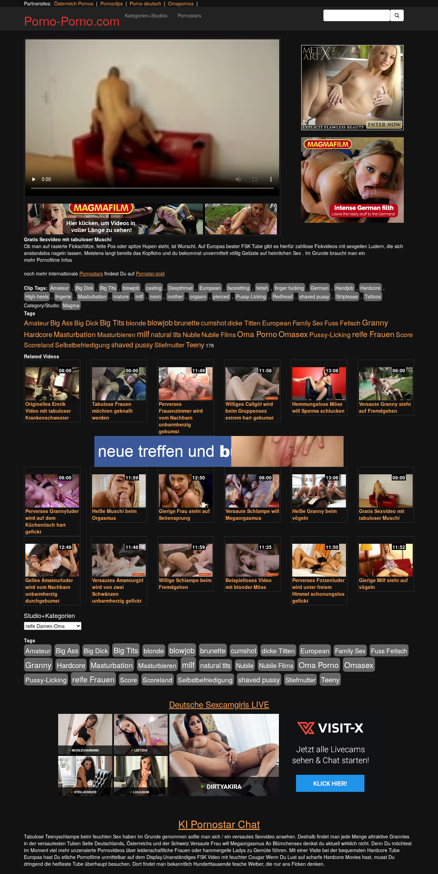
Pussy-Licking (251, 296)
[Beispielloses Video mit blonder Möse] (252, 557)
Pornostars (189, 15)
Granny (375, 322)
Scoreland (39, 344)
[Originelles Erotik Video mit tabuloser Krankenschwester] (52, 380)
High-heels (37, 296)
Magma (71, 305)
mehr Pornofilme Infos (48, 259)
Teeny (195, 344)
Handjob (344, 287)
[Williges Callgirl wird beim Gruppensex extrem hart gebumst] (252, 380)
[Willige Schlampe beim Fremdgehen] (185, 557)
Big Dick (84, 287)
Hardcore (370, 287)
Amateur (59, 287)
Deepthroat (180, 287)
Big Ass (61, 322)
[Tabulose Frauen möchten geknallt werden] (119, 380)
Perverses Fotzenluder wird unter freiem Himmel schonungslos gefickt (318, 590)
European (210, 287)
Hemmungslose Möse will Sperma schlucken (318, 407)
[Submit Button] (397, 15)
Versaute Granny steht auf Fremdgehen (385, 407)
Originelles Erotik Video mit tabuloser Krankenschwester (48, 410)
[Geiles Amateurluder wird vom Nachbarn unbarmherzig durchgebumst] (52, 557)
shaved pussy (314, 296)
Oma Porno (257, 333)
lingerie (63, 296)
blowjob (131, 287)
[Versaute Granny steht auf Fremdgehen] (386, 380)
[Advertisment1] (352, 87)
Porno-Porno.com (72, 20)
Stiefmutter (169, 344)
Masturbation (92, 296)
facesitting (238, 287)
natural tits (166, 334)
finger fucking (289, 287)
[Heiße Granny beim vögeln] (319, 487)
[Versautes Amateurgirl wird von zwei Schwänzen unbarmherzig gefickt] (119, 557)
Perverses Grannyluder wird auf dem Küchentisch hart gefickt (52, 521)
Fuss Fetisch (342, 322)
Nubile (191, 334)
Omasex (293, 333)
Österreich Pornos (73, 3)
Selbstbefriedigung (82, 344)
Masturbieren (116, 334)
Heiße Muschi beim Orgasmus (114, 514)
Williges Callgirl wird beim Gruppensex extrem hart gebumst (250, 410)
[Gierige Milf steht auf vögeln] (386, 557)
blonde (136, 322)
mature (121, 296)
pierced (221, 296)
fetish (262, 287)
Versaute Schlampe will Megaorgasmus (252, 514)
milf (139, 296)
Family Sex (308, 322)
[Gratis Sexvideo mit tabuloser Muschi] (386, 487)
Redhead (283, 296)
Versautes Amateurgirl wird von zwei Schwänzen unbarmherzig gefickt (117, 590)
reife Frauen (373, 333)
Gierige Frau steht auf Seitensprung (184, 514)
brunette (186, 322)
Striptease (347, 296)
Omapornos (181, 3)
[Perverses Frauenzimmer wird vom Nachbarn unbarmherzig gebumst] (185, 380)
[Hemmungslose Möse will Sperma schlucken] (319, 380)
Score (404, 334)
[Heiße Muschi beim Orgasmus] (119, 487)
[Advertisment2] (352, 180)
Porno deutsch (145, 3)
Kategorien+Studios (146, 15)
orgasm (198, 296)
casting (154, 287)
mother (175, 296)
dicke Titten (244, 322)
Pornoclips (111, 3)
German (319, 287)
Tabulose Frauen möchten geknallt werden (112, 410)
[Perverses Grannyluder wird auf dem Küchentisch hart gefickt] (52, 487)
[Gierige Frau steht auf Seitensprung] (185, 487)
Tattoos (373, 296)
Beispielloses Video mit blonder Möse (249, 583)
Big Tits (108, 287)
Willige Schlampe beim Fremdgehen (185, 583)
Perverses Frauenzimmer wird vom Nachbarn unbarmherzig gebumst (181, 417)
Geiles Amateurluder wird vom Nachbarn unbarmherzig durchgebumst (49, 590)
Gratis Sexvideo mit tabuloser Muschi (381, 514)
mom (155, 296)
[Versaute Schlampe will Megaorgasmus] (252, 487)
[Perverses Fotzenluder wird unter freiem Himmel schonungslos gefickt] (319, 557)
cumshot (213, 322)
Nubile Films (219, 334)
